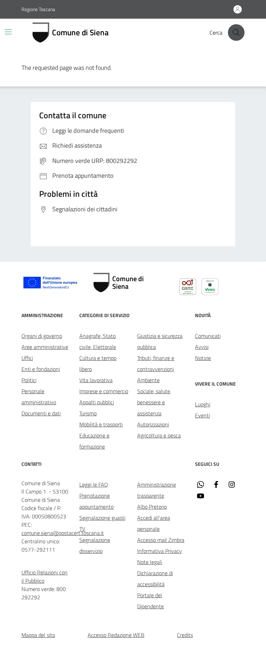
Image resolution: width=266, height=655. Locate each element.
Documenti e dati (41, 413)
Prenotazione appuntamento (96, 501)
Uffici (27, 358)
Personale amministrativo (38, 396)
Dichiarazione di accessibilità (155, 578)
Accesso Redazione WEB (116, 635)
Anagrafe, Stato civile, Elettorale (97, 341)
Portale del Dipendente (150, 600)
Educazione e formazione (94, 441)
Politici (28, 380)
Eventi (202, 415)
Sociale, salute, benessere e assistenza (154, 402)
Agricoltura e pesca (159, 435)
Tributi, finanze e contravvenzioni (155, 363)
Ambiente (148, 380)
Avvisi (202, 347)
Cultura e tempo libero (97, 363)
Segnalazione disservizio (94, 545)
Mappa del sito (38, 635)
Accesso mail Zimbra (160, 540)
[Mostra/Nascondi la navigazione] (8, 32)
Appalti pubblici (96, 402)
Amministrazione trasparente (156, 490)
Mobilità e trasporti (101, 424)
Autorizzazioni (153, 424)
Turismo (88, 413)
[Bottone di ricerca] (236, 32)
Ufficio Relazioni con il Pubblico (44, 576)
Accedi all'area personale (153, 523)
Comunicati (208, 336)
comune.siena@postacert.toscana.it (62, 533)
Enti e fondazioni (40, 369)
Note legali (149, 562)
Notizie (203, 358)
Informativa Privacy (159, 551)
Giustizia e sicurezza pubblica (160, 341)
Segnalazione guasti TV (102, 523)
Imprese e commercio (103, 391)
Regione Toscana (38, 9)
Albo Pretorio (152, 506)
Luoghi (202, 404)
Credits (185, 635)
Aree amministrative (44, 347)
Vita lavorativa (96, 380)
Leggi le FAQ (93, 484)
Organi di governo (41, 336)
